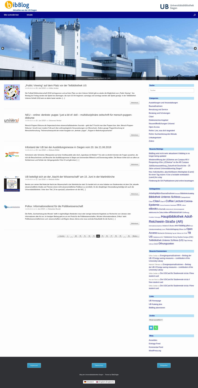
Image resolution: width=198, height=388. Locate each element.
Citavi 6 (162, 201)
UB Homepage (155, 301)
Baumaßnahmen (155, 106)
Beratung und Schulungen (159, 113)
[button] (194, 15)
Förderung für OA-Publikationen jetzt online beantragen (171, 181)
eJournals (162, 209)
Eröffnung (186, 212)
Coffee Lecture (175, 201)
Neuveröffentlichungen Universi (162, 124)
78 (116, 236)
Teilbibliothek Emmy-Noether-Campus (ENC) (178, 237)
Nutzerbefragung (172, 229)
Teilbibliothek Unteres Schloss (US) (166, 240)
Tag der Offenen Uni (177, 233)
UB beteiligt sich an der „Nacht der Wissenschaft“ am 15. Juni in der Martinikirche (70, 176)
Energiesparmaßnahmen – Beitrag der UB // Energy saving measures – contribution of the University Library (170, 258)
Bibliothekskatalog (187, 193)
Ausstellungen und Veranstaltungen (163, 103)
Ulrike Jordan (54, 88)
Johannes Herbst (55, 120)
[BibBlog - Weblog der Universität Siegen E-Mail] (151, 328)
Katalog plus (184, 225)
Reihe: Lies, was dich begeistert (162, 131)
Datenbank (173, 205)
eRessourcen (175, 212)
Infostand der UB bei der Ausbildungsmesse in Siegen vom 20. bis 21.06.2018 (68, 147)
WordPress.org (155, 351)
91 (129, 236)
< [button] (3, 48)
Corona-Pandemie (165, 205)
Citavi (151, 117)
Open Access (154, 127)
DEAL (179, 205)
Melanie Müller (54, 150)
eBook (184, 205)
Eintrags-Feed (154, 344)
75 (102, 236)
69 (76, 236)
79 (120, 236)
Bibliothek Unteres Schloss (164, 196)
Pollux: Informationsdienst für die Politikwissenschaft (54, 206)
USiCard (151, 244)
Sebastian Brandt (54, 209)
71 (85, 236)
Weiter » (135, 236)
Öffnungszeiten (166, 243)
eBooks (153, 208)
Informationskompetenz (155, 225)
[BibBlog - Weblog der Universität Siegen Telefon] (156, 328)
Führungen (157, 217)
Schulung (168, 233)
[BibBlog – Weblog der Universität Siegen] (21, 6)
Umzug (189, 240)
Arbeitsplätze (155, 193)
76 (107, 236)
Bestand (177, 193)
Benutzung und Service (158, 110)
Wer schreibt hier (11, 15)
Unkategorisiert (155, 138)
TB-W (185, 233)
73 (94, 236)
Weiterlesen (134, 102)
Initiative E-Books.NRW (170, 226)
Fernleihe (151, 217)
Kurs (191, 225)
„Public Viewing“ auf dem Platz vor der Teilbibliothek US (56, 85)
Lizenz (163, 229)
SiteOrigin (115, 374)
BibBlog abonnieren (157, 308)
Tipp (185, 240)
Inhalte (30, 15)
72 (89, 236)
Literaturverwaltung (155, 229)
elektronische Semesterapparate (175, 209)
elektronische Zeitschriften (158, 212)
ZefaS (156, 244)
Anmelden (153, 340)
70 (80, 236)
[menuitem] (89, 382)
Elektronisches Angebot (158, 120)
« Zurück (61, 236)
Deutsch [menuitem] (90, 382)
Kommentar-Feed (156, 347)
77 (111, 236)
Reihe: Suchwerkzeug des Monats (163, 134)
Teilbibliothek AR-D (158, 237)
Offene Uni (182, 229)
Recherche (161, 233)
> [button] (195, 48)
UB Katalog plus (155, 304)
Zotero (151, 141)
